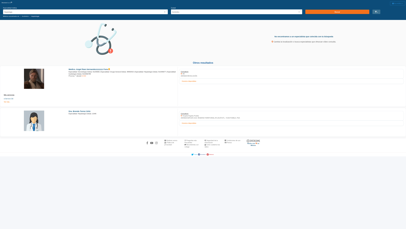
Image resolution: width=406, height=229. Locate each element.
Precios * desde (75, 76)
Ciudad (173, 8)
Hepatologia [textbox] (84, 12)
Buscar (337, 12)
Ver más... (7, 102)
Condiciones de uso (233, 140)
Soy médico (398, 3)
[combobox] (84, 11)
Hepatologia (35, 16)
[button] (376, 12)
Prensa (229, 142)
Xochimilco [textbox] (236, 12)
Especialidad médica (10, 8)
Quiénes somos (171, 140)
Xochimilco (25, 16)
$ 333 (84, 76)
